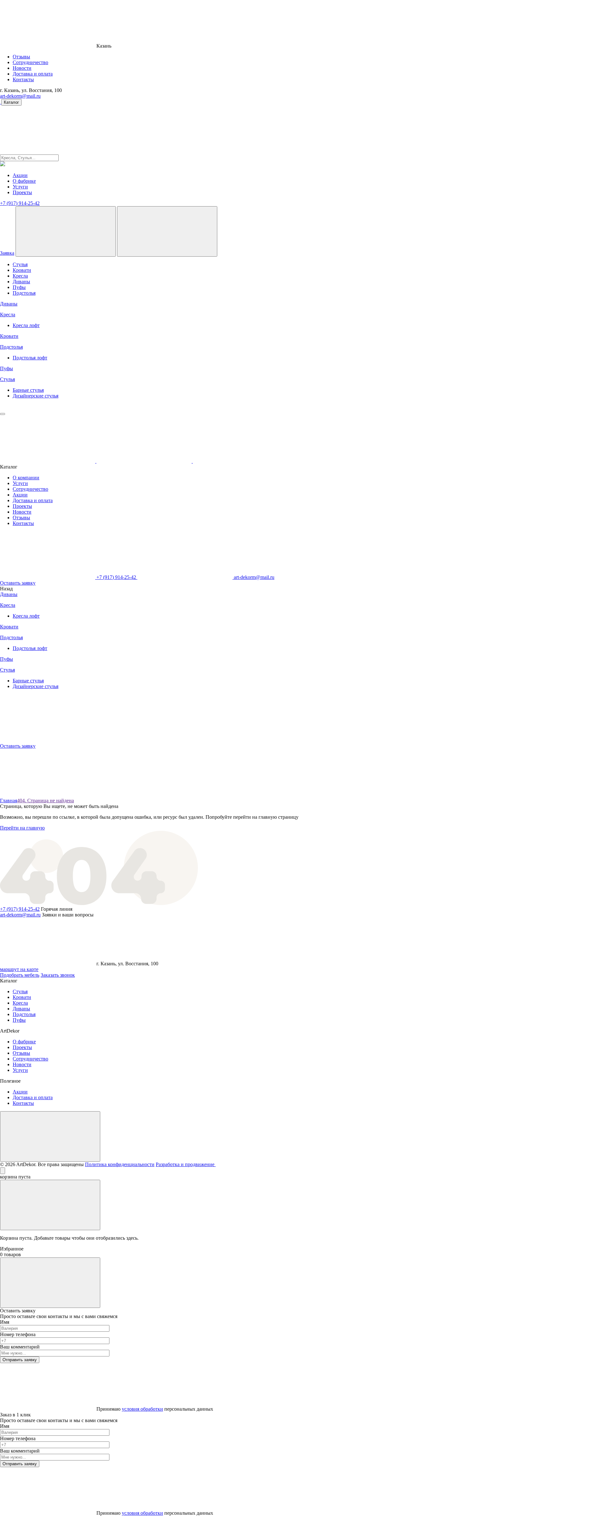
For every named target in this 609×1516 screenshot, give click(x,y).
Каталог (11, 102)
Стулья (20, 264)
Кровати (22, 270)
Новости (22, 68)
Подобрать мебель (19, 975)
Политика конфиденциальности (119, 1164)
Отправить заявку (20, 1359)
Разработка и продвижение (186, 1164)
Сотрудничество (30, 62)
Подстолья (24, 293)
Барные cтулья (28, 390)
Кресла (20, 276)
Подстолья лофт (30, 357)
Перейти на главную (22, 827)
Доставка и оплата (33, 73)
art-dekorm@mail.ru (20, 96)
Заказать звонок (58, 975)
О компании (26, 477)
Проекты (22, 192)
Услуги (20, 186)
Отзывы (21, 56)
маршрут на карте (19, 969)
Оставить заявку (18, 583)
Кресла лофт (26, 325)
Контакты (23, 79)
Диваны (21, 281)
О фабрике (24, 181)
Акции (20, 175)
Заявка (7, 253)
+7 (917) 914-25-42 (20, 203)
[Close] (2, 1170)
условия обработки (142, 1409)
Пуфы (19, 287)
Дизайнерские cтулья (35, 395)
